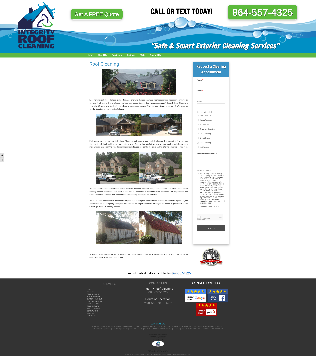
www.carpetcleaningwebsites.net (176, 355)
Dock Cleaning (93, 306)
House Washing (93, 296)
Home (89, 289)
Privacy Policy (146, 355)
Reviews (90, 313)
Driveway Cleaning (95, 301)
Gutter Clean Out (94, 299)
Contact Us (92, 316)
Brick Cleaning (93, 309)
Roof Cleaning (93, 294)
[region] (158, 26)
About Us (91, 292)
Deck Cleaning (93, 304)
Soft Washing (92, 311)
